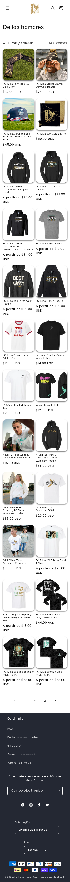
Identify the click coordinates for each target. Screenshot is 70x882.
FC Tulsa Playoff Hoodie (49, 301)
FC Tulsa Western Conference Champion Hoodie (15, 189)
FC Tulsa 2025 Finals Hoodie (48, 188)
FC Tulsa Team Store (26, 876)
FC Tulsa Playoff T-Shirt (49, 243)
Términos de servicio (22, 754)
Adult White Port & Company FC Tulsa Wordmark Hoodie (13, 510)
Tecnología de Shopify (52, 876)
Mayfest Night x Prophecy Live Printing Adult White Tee (17, 617)
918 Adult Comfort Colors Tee (17, 406)
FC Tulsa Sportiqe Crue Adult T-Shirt (49, 673)
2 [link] (35, 701)
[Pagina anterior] (15, 701)
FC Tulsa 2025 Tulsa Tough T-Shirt (51, 562)
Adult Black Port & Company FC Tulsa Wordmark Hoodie (46, 458)
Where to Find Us (19, 763)
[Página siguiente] (55, 701)
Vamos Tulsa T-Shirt (47, 405)
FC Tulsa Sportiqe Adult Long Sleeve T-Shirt (49, 616)
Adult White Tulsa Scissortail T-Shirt (45, 509)
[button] (7, 8)
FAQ (10, 729)
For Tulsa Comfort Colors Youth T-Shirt (50, 357)
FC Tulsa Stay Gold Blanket (51, 133)
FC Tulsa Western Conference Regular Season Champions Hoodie (18, 246)
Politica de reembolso (22, 737)
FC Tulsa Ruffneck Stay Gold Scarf (16, 85)
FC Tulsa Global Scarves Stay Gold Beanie (50, 85)
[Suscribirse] (58, 790)
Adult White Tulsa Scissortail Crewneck (14, 562)
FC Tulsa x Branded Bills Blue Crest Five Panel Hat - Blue (18, 136)
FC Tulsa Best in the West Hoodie (17, 302)
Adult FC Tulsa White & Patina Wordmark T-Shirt (16, 456)
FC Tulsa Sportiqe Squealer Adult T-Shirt (18, 673)
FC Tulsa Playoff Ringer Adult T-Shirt (16, 357)
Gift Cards (14, 745)
